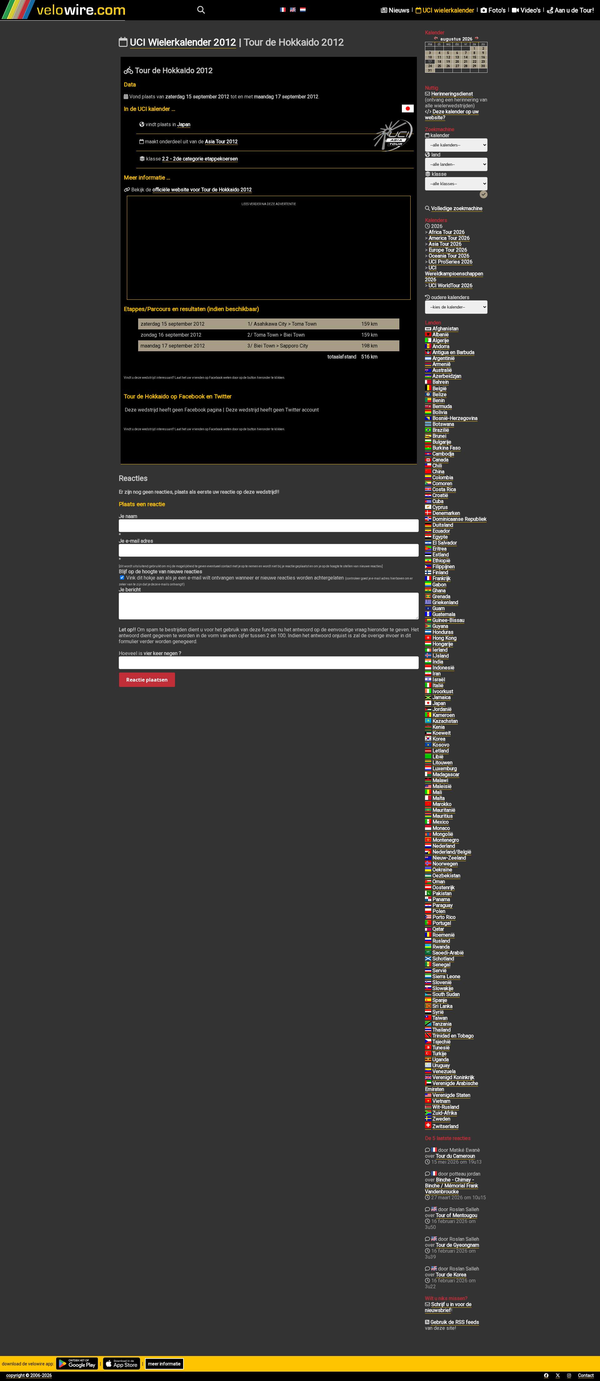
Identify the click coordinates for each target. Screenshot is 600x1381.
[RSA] (428, 1113)
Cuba (437, 501)
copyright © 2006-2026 (29, 1375)
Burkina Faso (446, 448)
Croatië (440, 495)
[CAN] (428, 460)
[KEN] (428, 727)
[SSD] (428, 994)
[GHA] (428, 591)
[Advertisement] (268, 252)
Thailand (441, 1030)
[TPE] (428, 1018)
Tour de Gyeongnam (457, 1245)
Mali (437, 792)
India (437, 662)
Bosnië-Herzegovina (455, 418)
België (439, 389)
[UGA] (428, 1060)
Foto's (496, 10)
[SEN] (428, 965)
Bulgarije (441, 442)
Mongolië (442, 834)
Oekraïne (442, 870)
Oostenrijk (443, 887)
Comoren (442, 483)
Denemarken (446, 513)
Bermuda (442, 406)
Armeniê (441, 364)
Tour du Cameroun (455, 1156)
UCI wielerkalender (447, 10)
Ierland (440, 650)
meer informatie (164, 1363)
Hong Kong (444, 638)
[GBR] (428, 1077)
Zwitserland (445, 1126)
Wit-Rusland (445, 1107)
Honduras (442, 632)
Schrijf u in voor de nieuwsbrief (448, 1307)
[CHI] (428, 466)
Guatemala (443, 614)
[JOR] (428, 709)
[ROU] (428, 935)
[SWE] (428, 1119)
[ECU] (428, 531)
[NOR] (428, 864)
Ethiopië (441, 561)
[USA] (428, 1095)
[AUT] (428, 888)
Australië (442, 370)
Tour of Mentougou (456, 1215)
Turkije (439, 1054)
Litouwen (442, 763)
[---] (428, 852)
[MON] (428, 828)
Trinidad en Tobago (453, 1036)
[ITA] (428, 686)
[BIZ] (428, 395)
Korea (438, 739)
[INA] (428, 668)
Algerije (440, 340)
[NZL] (428, 858)
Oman (438, 882)
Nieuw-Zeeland (449, 858)
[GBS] (428, 620)
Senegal (441, 965)
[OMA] (428, 882)
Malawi (440, 780)
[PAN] (428, 899)
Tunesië (441, 1048)
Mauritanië (443, 810)
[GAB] (428, 585)
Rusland (441, 941)
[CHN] (428, 472)
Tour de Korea (451, 1275)
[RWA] (428, 947)
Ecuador (441, 531)
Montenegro (445, 840)
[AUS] (428, 370)
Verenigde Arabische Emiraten (451, 1086)
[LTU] (428, 763)
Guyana (440, 626)
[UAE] (428, 1083)
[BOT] (428, 424)
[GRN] (428, 597)
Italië (437, 685)
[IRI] (428, 674)
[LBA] (428, 757)
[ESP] (428, 1000)
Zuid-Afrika (444, 1113)
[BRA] (428, 430)
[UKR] (428, 870)
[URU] (428, 1066)
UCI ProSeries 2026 (450, 262)
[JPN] (428, 703)
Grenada (441, 596)
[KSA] (428, 953)
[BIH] (428, 418)
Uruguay (441, 1065)
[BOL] (428, 412)
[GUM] (428, 608)
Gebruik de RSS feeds (455, 1322)
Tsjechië (441, 1042)
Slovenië (442, 982)
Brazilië (440, 430)
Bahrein (440, 382)
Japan (183, 124)
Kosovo (440, 745)
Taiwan (440, 1018)
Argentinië (443, 358)
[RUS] (428, 941)
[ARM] (428, 364)
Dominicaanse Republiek (459, 519)
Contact (586, 1375)
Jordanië (442, 709)
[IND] (428, 662)
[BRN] (428, 382)
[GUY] (428, 626)
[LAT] (428, 751)
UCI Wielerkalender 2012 (183, 42)
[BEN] (428, 400)
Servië (439, 971)
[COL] (428, 478)
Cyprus (440, 507)
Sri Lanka (442, 1006)
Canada (440, 460)
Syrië (438, 1012)
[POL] (428, 911)
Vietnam (441, 1101)
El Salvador (444, 543)
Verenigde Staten (451, 1095)
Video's (530, 10)
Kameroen (443, 715)
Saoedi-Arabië (448, 953)
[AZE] (428, 376)
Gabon (439, 585)
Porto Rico (444, 917)
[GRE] (428, 602)
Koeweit (441, 733)
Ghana (439, 591)
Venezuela (444, 1071)
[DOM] (428, 519)
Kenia (438, 727)
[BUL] (428, 442)
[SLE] (428, 977)
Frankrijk (441, 578)
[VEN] (428, 1071)
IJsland (440, 656)
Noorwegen (445, 864)
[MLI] (428, 792)
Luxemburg (444, 769)
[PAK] (428, 893)
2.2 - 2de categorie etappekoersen (200, 159)
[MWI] (428, 780)
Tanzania (442, 1024)
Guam (438, 608)
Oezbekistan (446, 876)
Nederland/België (451, 852)
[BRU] (428, 436)
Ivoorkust (442, 691)
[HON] (428, 632)
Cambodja (443, 454)
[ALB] (428, 335)
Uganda (440, 1060)
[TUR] (428, 1054)
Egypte (440, 537)
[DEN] (428, 513)
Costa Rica (444, 489)
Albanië (440, 335)
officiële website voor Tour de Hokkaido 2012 (202, 190)
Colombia (442, 478)
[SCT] (428, 959)
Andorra (440, 346)
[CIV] (428, 691)
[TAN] (428, 1024)
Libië (437, 757)
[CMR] (428, 715)
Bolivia (439, 412)
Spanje (439, 1000)
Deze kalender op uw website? (452, 115)
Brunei (439, 436)
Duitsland (442, 525)
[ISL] (428, 656)
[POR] (428, 923)
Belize (439, 394)
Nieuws (398, 10)
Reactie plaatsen (147, 679)
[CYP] (428, 507)
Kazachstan (445, 721)
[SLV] (428, 543)
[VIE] (428, 1101)
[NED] (428, 846)
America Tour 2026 (449, 238)
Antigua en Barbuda (453, 352)
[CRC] (428, 489)
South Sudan (446, 994)
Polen (438, 911)
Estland (440, 555)
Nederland (443, 846)
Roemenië (443, 935)
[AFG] (428, 329)
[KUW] (428, 733)
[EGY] (428, 537)
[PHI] (428, 567)
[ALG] (428, 341)
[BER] (428, 406)
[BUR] (428, 448)
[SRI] (428, 1006)
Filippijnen (443, 567)
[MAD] (428, 775)
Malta (438, 798)
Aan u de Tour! (573, 10)
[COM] (428, 484)
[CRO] (428, 495)
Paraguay (442, 905)
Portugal (441, 923)
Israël (438, 680)
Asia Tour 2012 (221, 142)
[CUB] (428, 501)
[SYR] (428, 1012)
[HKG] (428, 638)
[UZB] (428, 876)
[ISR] (428, 680)
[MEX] (428, 822)
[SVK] (428, 988)
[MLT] (428, 798)
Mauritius (442, 816)
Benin (438, 400)
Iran (436, 674)
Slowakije (442, 988)
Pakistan (442, 893)
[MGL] (428, 834)
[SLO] (428, 982)
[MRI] (428, 816)
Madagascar (445, 774)
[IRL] (428, 650)
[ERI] (428, 549)
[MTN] (428, 810)
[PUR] (428, 917)
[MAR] (428, 804)
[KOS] (428, 745)
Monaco (441, 828)
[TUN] (428, 1048)
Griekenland (445, 602)
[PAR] (428, 905)
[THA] (428, 1030)
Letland (440, 751)
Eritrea (439, 549)
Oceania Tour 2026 (449, 256)
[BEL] (428, 389)
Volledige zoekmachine (456, 208)
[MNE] (428, 840)
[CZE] (428, 1042)
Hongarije (442, 644)
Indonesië (443, 668)
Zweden (441, 1119)
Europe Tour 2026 (448, 250)
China (438, 472)
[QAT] (428, 929)
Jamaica (441, 697)
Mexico (440, 822)
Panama (441, 899)
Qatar (438, 929)
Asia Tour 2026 (445, 244)
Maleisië (442, 786)
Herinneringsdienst (452, 94)
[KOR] (428, 739)
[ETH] (428, 561)
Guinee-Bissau (448, 620)
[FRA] (428, 578)
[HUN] (428, 644)
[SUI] (428, 1126)
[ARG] (428, 358)
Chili (437, 466)
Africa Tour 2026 (447, 232)
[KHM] (428, 454)
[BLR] (428, 1107)
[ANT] (428, 352)
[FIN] (428, 573)
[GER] (428, 525)
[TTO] (428, 1036)
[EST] (428, 555)
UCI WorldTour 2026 (450, 286)
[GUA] (428, 614)
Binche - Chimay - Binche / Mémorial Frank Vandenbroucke (451, 1186)
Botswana (443, 424)
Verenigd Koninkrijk (453, 1077)
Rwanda (441, 947)
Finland (440, 572)
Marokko (442, 804)
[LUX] (428, 769)
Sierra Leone (446, 976)
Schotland (443, 959)
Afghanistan (445, 329)
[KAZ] (428, 721)
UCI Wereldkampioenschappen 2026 (454, 274)
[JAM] (428, 697)
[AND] (428, 346)
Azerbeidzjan (446, 376)
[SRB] (428, 971)
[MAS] (428, 786)
